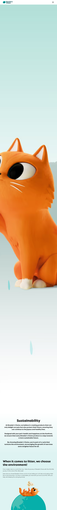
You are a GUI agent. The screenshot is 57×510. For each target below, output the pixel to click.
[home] (8, 2)
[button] (52, 2)
